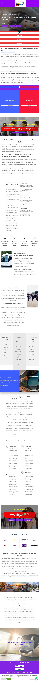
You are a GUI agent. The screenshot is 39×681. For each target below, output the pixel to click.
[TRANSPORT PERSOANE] (5, 545)
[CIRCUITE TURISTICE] (24, 540)
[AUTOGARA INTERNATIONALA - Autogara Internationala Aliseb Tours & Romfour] (20, 3)
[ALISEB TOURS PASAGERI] (24, 545)
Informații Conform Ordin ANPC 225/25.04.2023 (19, 662)
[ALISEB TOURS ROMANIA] (34, 545)
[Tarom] (34, 540)
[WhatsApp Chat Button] (36, 678)
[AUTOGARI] (14, 545)
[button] (2, 3)
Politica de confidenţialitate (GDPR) (24, 672)
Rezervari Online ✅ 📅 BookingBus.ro (19, 129)
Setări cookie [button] (3, 678)
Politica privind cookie (11, 672)
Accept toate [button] (9, 678)
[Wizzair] (4, 540)
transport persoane (27, 269)
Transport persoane (3, 377)
